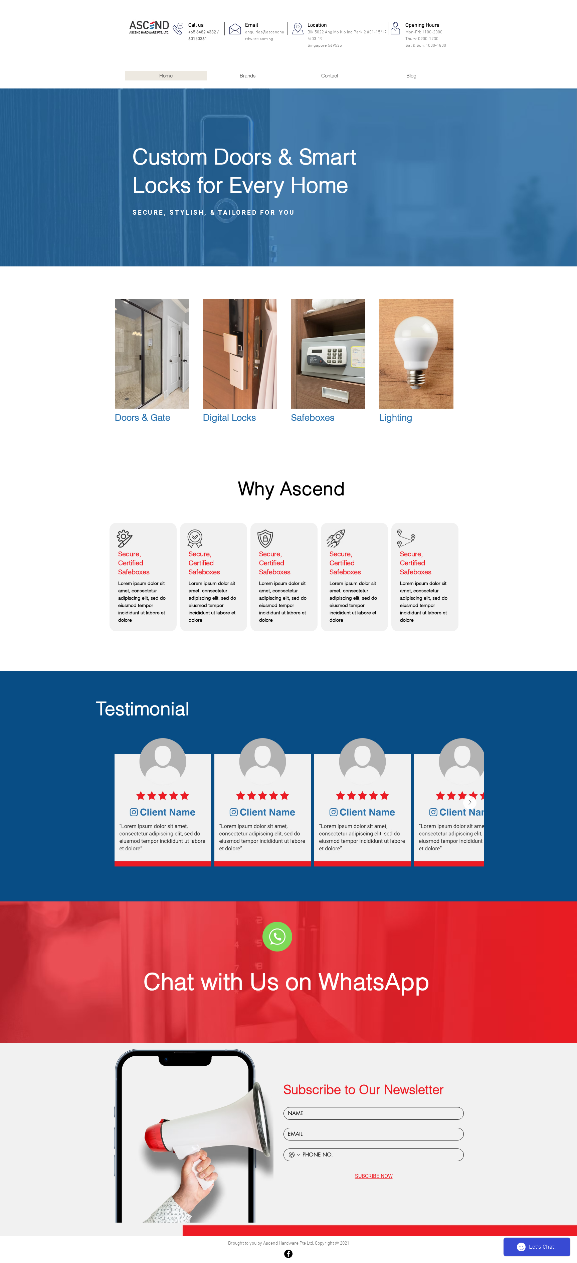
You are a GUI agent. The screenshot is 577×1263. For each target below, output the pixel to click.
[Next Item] (469, 802)
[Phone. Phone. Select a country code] (294, 1155)
